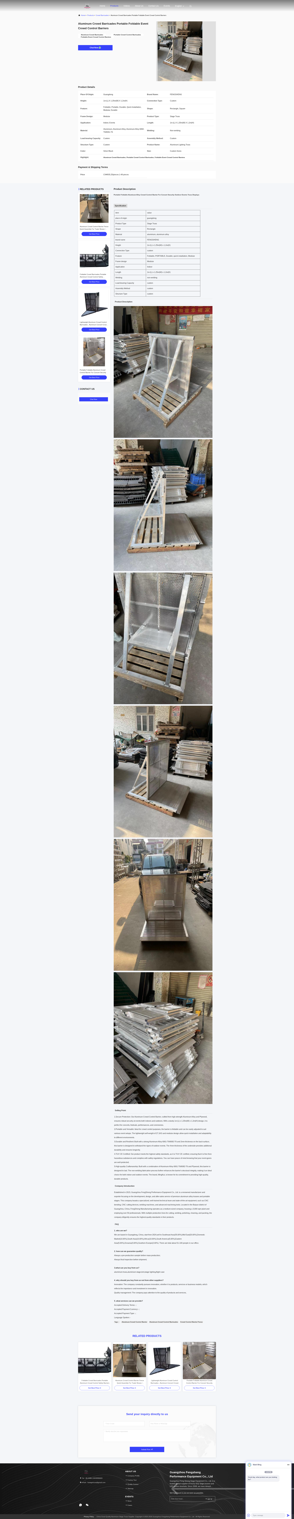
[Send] (288, 1515)
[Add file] (248, 1515)
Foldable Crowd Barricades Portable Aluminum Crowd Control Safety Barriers (93, 276)
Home (102, 6)
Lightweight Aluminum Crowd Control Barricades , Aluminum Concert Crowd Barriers (93, 324)
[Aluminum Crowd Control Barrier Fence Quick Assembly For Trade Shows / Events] (129, 1360)
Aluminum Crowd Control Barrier (134, 1322)
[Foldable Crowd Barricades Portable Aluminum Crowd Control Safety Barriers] (94, 1360)
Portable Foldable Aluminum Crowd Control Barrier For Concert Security (199, 1382)
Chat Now (94, 48)
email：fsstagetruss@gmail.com (93, 1482)
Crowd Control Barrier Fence (191, 1322)
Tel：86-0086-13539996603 (92, 1478)
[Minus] (288, 1464)
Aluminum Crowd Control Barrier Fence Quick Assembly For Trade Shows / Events (94, 229)
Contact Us (153, 6)
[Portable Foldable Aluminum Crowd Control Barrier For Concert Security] (199, 1360)
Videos (126, 6)
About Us (139, 6)
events (167, 6)
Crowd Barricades (102, 15)
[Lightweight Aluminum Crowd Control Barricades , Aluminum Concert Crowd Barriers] (164, 1360)
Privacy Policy (89, 1517)
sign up (209, 1499)
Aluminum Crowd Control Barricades (163, 1322)
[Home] (87, 6)
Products (114, 6)
